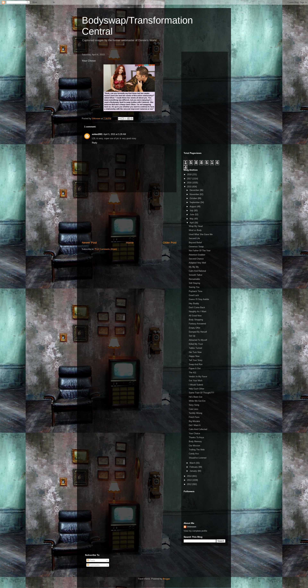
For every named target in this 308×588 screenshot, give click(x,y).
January (194, 471)
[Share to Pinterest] (131, 118)
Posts (92, 560)
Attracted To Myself (198, 340)
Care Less (193, 409)
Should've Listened (197, 458)
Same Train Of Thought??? (201, 393)
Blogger (166, 579)
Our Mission (194, 445)
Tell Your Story (195, 360)
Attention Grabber (197, 255)
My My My (194, 267)
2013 (189, 480)
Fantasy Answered (197, 323)
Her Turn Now (195, 352)
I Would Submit (196, 385)
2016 (189, 182)
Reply (94, 143)
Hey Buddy (194, 303)
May (192, 218)
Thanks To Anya (196, 437)
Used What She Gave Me (201, 234)
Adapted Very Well (197, 263)
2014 (189, 476)
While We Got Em (197, 401)
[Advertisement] (129, 216)
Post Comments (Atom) (106, 249)
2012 (189, 484)
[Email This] (119, 118)
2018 (189, 174)
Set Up (192, 336)
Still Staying (194, 283)
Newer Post (89, 242)
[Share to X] (125, 118)
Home (130, 242)
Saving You (194, 287)
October (194, 198)
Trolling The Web (197, 449)
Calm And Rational (197, 271)
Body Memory (195, 441)
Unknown (191, 526)
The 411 (192, 372)
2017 (189, 178)
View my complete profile (195, 531)
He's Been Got (195, 397)
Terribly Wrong (195, 413)
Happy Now (194, 356)
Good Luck (194, 295)
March (193, 463)
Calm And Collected (198, 429)
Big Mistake (194, 421)
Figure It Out (195, 368)
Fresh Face (194, 417)
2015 (189, 186)
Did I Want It (195, 425)
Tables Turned (195, 348)
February (194, 467)
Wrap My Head (196, 226)
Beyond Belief (195, 242)
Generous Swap (196, 246)
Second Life (194, 238)
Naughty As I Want (197, 311)
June (192, 214)
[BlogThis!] (122, 118)
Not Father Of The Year (199, 250)
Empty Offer (194, 328)
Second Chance (196, 259)
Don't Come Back (197, 307)
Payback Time (195, 291)
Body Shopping (196, 319)
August (193, 206)
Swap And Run (195, 364)
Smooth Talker (195, 275)
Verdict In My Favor (198, 376)
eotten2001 (97, 134)
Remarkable (194, 279)
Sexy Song (194, 405)
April (192, 222)
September (195, 202)
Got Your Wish (195, 380)
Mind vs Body (195, 230)
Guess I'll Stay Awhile (199, 299)
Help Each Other (196, 389)
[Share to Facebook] (128, 118)
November (195, 194)
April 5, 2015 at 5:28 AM (114, 134)
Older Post (169, 242)
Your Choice (194, 433)
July (192, 210)
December (195, 190)
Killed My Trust (196, 344)
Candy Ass (194, 453)
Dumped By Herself (198, 332)
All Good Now (195, 315)
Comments (94, 565)
